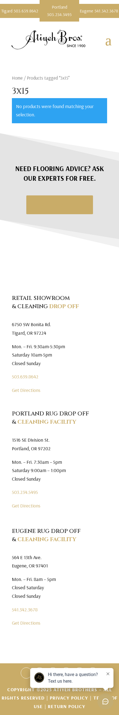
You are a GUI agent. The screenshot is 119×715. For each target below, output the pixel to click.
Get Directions (26, 390)
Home (17, 78)
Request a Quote (60, 204)
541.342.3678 (25, 609)
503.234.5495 (25, 492)
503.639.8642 (25, 376)
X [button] (115, 5)
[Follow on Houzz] (26, 673)
